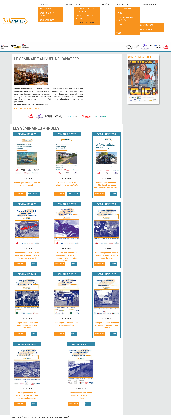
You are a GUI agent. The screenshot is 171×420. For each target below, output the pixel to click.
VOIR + (113, 194)
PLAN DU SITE (35, 417)
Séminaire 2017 (106, 274)
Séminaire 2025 (66, 134)
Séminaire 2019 (27, 274)
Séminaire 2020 (106, 204)
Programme (20, 194)
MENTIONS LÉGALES (20, 417)
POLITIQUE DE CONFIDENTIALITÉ (55, 417)
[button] (50, 4)
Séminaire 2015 (80, 344)
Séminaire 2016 (27, 344)
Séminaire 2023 (27, 204)
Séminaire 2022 (66, 204)
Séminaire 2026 (27, 134)
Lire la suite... (34, 194)
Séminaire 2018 (66, 274)
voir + (113, 264)
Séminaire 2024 (106, 134)
